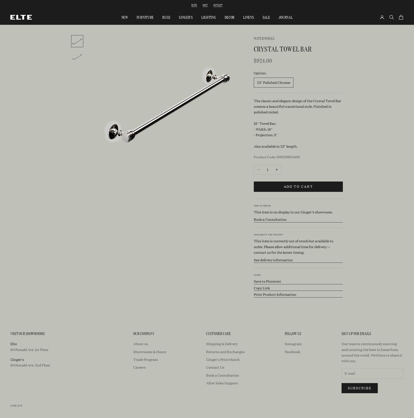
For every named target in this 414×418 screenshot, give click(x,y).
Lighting (208, 17)
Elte (194, 5)
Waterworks (264, 38)
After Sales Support (222, 382)
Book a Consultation (270, 219)
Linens (248, 17)
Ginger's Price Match (223, 359)
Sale (266, 17)
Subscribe (360, 387)
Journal (286, 17)
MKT (205, 5)
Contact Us (215, 367)
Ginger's (186, 17)
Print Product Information (275, 294)
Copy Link (262, 287)
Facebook (292, 351)
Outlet (218, 5)
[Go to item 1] (77, 41)
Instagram (293, 343)
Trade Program (145, 359)
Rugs (166, 17)
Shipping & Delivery (222, 343)
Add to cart (298, 186)
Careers (139, 367)
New (124, 17)
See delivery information (273, 259)
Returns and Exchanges (225, 351)
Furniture (145, 17)
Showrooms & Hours (149, 351)
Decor (230, 17)
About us (140, 343)
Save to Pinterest (267, 281)
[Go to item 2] (77, 57)
